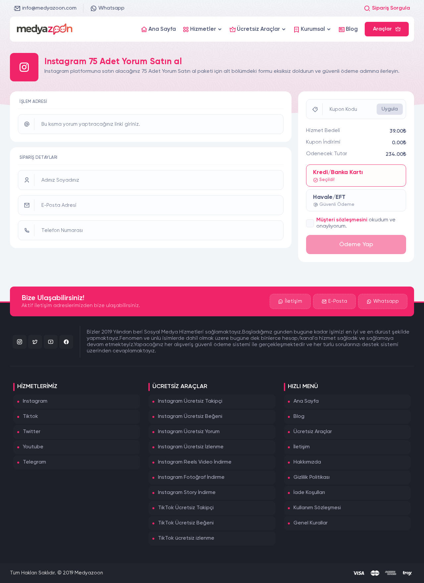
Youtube (33, 447)
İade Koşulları (309, 492)
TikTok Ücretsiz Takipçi (186, 508)
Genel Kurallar (310, 523)
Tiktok (30, 416)
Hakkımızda (307, 462)
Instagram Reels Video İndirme (195, 462)
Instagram (35, 401)
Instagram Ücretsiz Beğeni (190, 416)
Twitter (31, 431)
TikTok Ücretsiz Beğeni (186, 523)
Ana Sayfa (306, 401)
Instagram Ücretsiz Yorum (189, 431)
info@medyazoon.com (49, 8)
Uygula (390, 109)
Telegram (34, 462)
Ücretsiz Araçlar (312, 431)
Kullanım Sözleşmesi (317, 508)
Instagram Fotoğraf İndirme (191, 477)
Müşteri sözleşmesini (341, 220)
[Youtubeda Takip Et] (51, 342)
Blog (298, 416)
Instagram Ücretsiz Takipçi (190, 401)
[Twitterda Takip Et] (35, 342)
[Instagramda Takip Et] (19, 342)
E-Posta (337, 301)
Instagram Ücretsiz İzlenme (191, 447)
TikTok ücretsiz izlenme (186, 538)
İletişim (293, 301)
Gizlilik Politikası (311, 477)
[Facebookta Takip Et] (66, 342)
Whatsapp (111, 8)
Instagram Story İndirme (187, 492)
